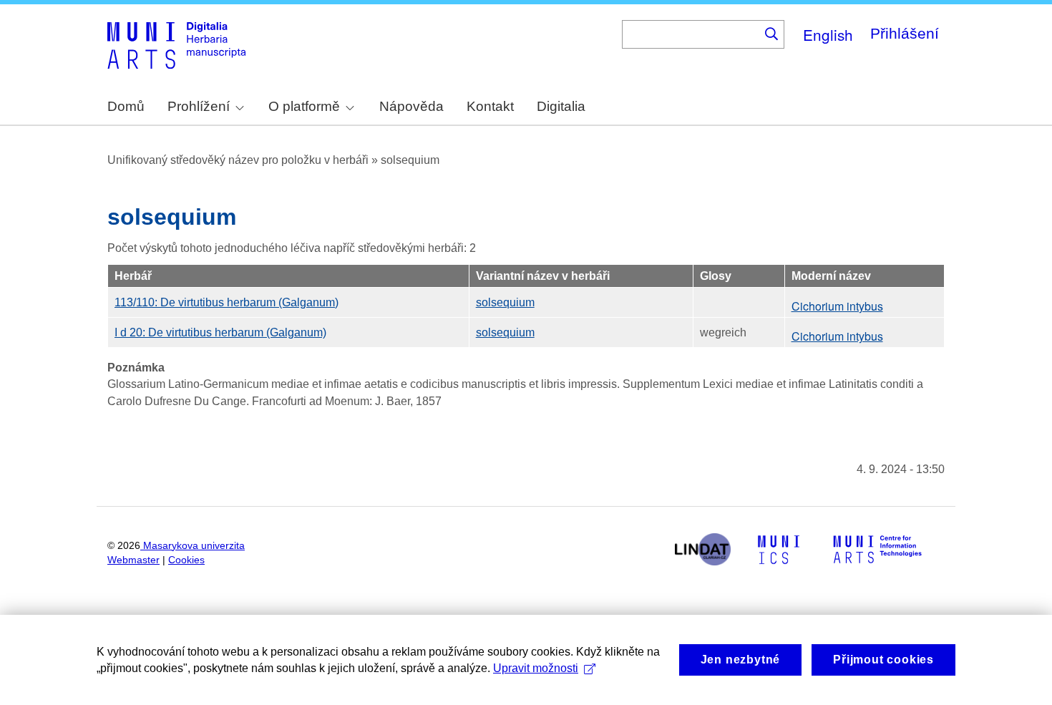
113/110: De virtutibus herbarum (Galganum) (227, 302)
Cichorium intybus (837, 306)
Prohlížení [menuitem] (198, 106)
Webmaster (133, 560)
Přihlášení (904, 33)
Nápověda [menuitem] (411, 106)
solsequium (505, 302)
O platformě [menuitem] (304, 106)
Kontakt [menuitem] (490, 106)
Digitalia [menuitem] (561, 106)
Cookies (186, 560)
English (828, 34)
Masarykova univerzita (194, 545)
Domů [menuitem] (126, 106)
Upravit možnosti (535, 668)
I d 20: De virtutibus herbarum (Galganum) (220, 332)
